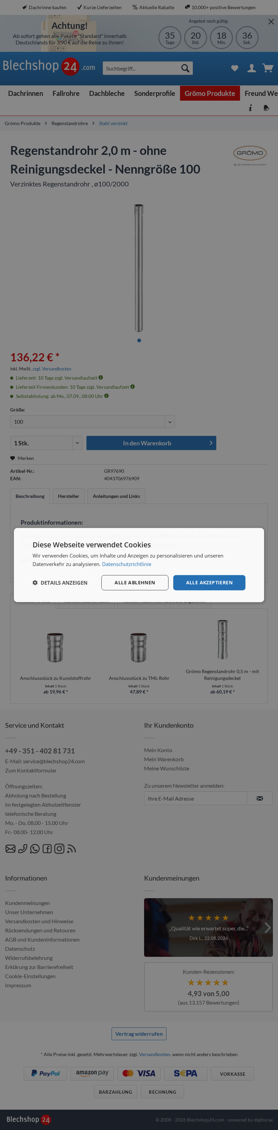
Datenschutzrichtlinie (126, 564)
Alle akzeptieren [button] (209, 582)
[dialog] (139, 565)
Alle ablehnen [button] (135, 582)
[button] (60, 582)
